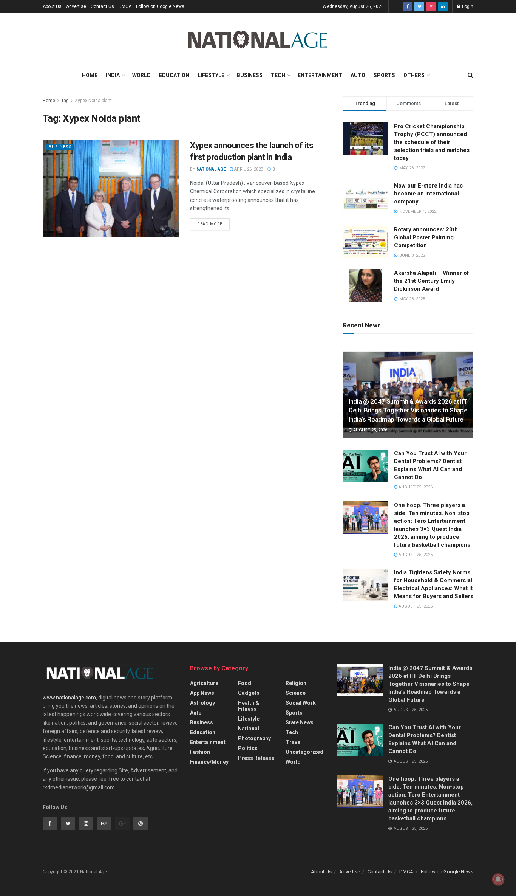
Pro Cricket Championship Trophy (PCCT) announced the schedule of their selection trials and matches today (432, 142)
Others (414, 75)
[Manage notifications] (498, 879)
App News (202, 693)
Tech (278, 75)
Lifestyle (211, 75)
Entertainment (320, 75)
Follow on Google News (160, 6)
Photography (254, 738)
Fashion (200, 752)
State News (300, 722)
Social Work (301, 703)
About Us (52, 6)
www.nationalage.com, (70, 697)
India (113, 75)
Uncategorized (304, 752)
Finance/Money (209, 762)
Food (244, 683)
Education (174, 75)
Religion (296, 683)
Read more (209, 224)
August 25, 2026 (369, 430)
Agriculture (204, 683)
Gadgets (249, 693)
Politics (248, 748)
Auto (358, 75)
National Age (211, 169)
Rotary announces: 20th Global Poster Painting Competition (426, 237)
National (248, 728)
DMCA (125, 6)
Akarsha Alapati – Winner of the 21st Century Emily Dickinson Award (431, 281)
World (141, 75)
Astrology (202, 703)
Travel (294, 742)
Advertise (76, 6)
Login (467, 6)
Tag (65, 100)
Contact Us (102, 6)
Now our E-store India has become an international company (428, 193)
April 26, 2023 (248, 169)
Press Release (256, 758)
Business (250, 75)
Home (89, 75)
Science (296, 693)
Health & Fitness (248, 706)
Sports (384, 75)
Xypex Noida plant (93, 100)
